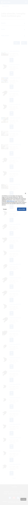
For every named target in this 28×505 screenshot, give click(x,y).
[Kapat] (25, 193)
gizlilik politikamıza (10, 201)
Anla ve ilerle (21, 209)
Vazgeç (5, 209)
